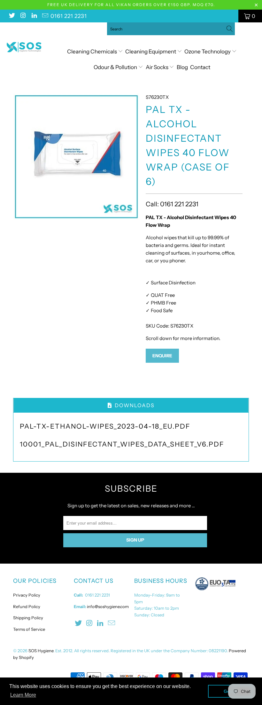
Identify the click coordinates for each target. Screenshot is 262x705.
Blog (182, 67)
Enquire (162, 356)
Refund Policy (26, 606)
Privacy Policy (26, 595)
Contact (200, 67)
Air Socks (157, 67)
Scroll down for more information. (183, 338)
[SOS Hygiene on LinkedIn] (33, 16)
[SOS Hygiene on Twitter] (11, 16)
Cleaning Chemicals (92, 51)
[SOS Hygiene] (24, 47)
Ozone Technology (208, 51)
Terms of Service (29, 629)
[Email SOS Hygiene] (45, 16)
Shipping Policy (28, 617)
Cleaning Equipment (150, 51)
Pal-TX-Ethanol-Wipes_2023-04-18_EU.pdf (105, 426)
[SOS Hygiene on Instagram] (22, 16)
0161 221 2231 (68, 16)
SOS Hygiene (40, 650)
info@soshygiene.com (108, 606)
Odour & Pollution (116, 67)
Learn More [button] (23, 695)
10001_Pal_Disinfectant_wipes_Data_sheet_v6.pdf (122, 444)
